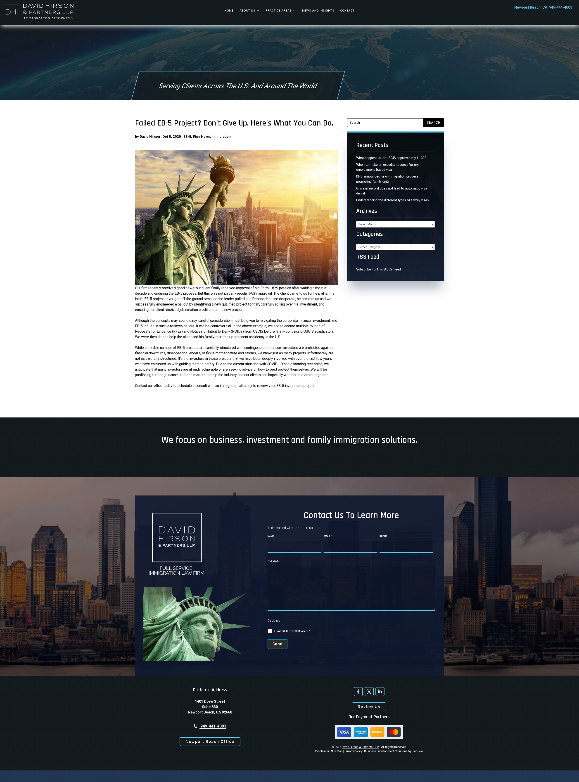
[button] (572, 775)
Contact (347, 10)
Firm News (201, 137)
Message (273, 561)
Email (328, 536)
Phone (383, 536)
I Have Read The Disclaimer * (292, 631)
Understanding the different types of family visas (392, 200)
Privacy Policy (353, 751)
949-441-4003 (560, 7)
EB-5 (187, 137)
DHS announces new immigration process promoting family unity (387, 179)
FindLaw (417, 751)
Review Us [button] (369, 707)
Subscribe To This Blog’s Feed (378, 269)
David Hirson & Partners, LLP (360, 747)
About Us (247, 10)
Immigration (221, 137)
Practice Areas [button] (279, 10)
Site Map (337, 751)
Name (271, 536)
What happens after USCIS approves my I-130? (391, 158)
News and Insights (318, 10)
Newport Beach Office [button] (210, 741)
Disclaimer (275, 620)
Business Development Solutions (385, 751)
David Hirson (150, 137)
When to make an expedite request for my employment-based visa (387, 167)
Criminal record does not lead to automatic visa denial (391, 191)
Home (229, 10)
